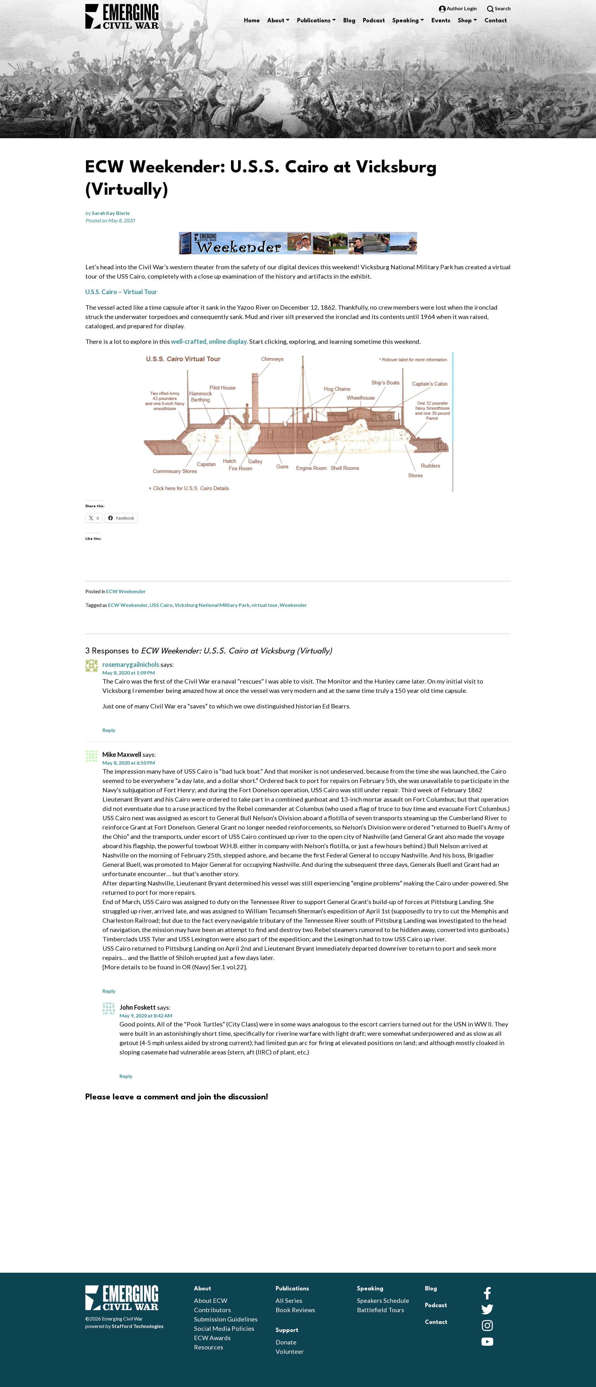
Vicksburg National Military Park (212, 605)
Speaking (405, 21)
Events (440, 21)
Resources (208, 1347)
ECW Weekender (126, 591)
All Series (289, 1300)
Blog (349, 21)
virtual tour (264, 605)
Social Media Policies (224, 1328)
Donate (286, 1342)
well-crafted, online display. (209, 341)
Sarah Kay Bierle (111, 213)
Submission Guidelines (226, 1319)
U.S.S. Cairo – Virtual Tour (121, 291)
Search (502, 8)
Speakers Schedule (383, 1300)
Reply (108, 730)
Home (252, 21)
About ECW (210, 1300)
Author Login (462, 8)
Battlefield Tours (380, 1309)
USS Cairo (161, 605)
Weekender (293, 605)
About (275, 21)
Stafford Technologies (138, 1326)
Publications (314, 21)
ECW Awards (212, 1337)
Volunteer (290, 1351)
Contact (496, 21)
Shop (465, 21)
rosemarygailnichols (130, 664)
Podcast (374, 21)
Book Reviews (295, 1309)
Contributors (212, 1309)
